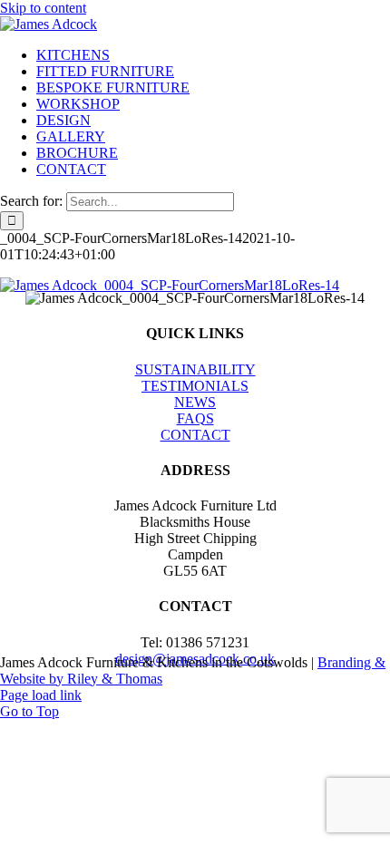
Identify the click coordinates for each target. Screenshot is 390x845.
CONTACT (195, 434)
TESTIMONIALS (195, 385)
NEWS (195, 402)
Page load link (41, 695)
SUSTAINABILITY (195, 369)
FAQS (195, 418)
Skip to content (43, 7)
